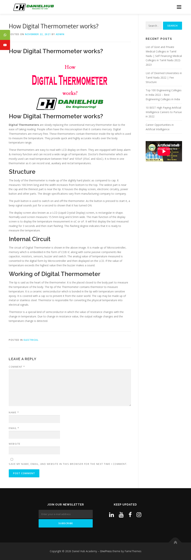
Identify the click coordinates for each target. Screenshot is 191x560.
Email (14, 428)
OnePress (106, 551)
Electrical (31, 339)
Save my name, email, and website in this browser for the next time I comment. (68, 464)
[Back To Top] (175, 542)
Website (15, 443)
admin (60, 34)
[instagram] (139, 514)
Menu (179, 7)
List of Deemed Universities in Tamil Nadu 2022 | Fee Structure (164, 77)
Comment (17, 366)
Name (14, 412)
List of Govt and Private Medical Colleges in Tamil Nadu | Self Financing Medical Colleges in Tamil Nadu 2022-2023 (164, 55)
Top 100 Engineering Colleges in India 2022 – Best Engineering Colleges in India (163, 94)
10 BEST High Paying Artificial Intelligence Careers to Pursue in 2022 (164, 112)
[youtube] (121, 514)
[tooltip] (5, 35)
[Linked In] (111, 514)
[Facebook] (130, 514)
